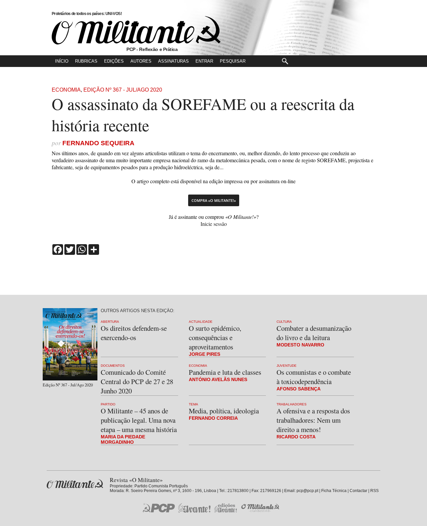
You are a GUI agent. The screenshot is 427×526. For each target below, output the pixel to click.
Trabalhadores (292, 404)
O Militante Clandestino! (261, 508)
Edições (114, 61)
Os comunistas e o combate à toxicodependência (314, 376)
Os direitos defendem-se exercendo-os (134, 332)
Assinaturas (173, 61)
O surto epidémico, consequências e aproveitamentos (215, 337)
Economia (66, 90)
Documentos (113, 365)
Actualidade (200, 321)
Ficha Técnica (334, 490)
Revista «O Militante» (75, 484)
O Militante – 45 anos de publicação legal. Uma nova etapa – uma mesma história (139, 420)
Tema (193, 404)
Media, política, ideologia (224, 410)
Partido (108, 404)
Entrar (204, 61)
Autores (140, 61)
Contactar (358, 490)
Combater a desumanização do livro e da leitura (314, 332)
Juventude (287, 365)
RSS (374, 490)
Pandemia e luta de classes (225, 372)
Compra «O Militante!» (213, 200)
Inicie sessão (213, 223)
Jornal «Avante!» (194, 508)
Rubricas (86, 61)
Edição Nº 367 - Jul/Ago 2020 (122, 90)
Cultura (284, 321)
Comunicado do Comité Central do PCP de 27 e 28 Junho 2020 (137, 381)
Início (61, 61)
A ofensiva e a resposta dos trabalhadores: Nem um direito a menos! (313, 420)
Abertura (110, 321)
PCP (159, 507)
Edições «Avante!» (226, 508)
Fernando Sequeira (98, 143)
